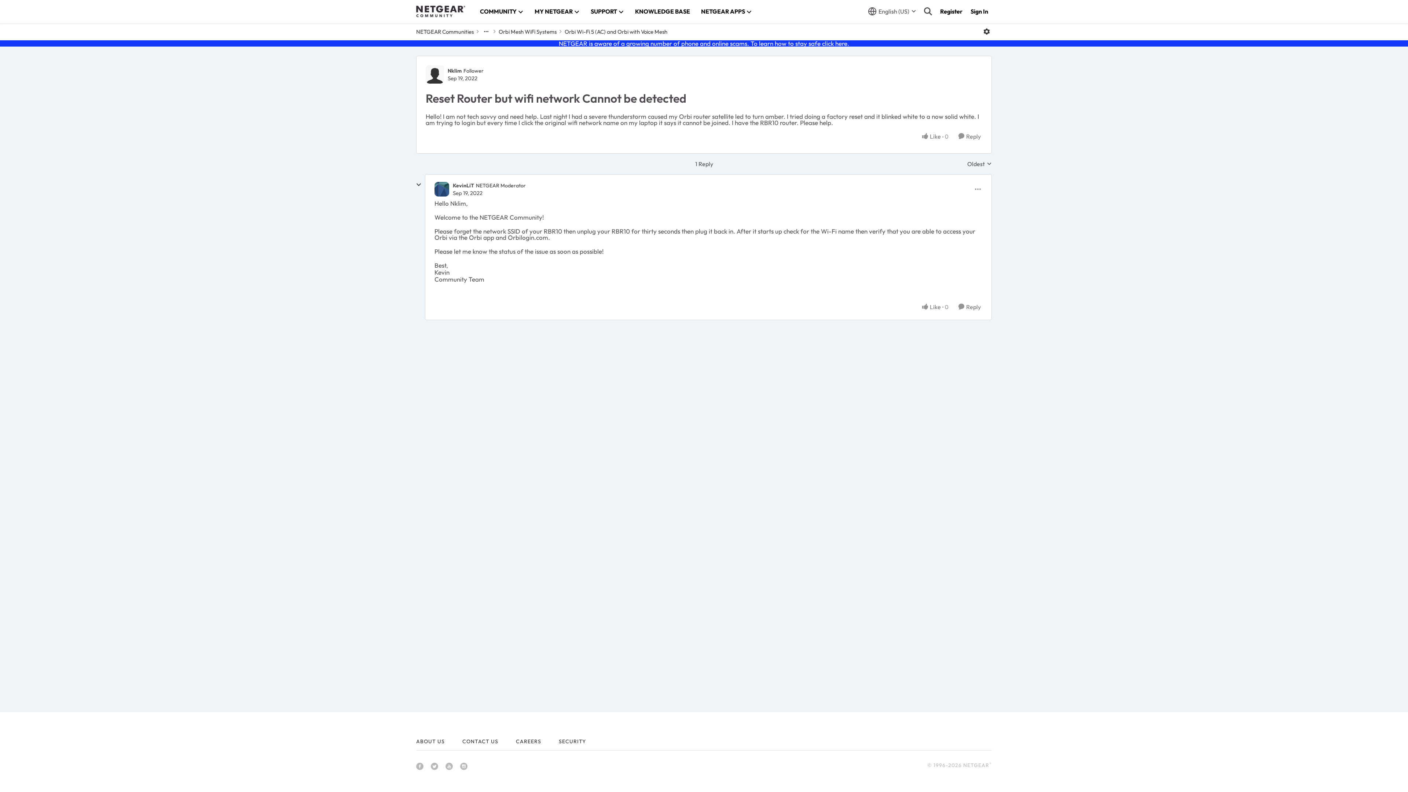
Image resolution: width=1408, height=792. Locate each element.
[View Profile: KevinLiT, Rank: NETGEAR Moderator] (441, 189)
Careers (528, 741)
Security (572, 741)
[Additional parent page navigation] (486, 31)
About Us (430, 741)
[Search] (928, 11)
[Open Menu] (987, 31)
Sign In (979, 11)
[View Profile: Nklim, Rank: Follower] (435, 74)
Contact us (480, 741)
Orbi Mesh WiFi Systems (528, 31)
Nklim (455, 70)
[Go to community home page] (440, 11)
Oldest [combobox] (979, 164)
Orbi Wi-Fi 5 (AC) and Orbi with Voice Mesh (616, 31)
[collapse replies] (418, 184)
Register (951, 11)
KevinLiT (463, 185)
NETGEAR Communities (445, 31)
